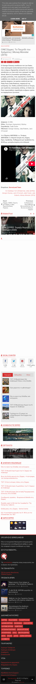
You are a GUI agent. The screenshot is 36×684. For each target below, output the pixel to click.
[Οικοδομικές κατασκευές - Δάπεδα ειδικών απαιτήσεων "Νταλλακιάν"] (18, 28)
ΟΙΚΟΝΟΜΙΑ (18, 623)
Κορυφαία (7, 375)
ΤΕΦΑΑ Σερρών (6, 574)
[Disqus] (18, 269)
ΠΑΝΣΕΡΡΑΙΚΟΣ (24, 620)
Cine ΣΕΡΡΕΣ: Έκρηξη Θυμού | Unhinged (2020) (15, 228)
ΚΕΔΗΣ (9, 636)
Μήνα (28, 375)
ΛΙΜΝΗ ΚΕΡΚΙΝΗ (25, 636)
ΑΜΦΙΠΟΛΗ (18, 626)
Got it (24, 19)
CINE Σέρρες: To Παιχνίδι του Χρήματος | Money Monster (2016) (15, 52)
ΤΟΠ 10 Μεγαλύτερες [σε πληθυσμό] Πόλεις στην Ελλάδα (20, 380)
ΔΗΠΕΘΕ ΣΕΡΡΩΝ (7, 626)
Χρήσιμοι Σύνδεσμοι (8, 650)
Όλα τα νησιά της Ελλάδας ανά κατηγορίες (20, 397)
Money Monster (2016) (27, 195)
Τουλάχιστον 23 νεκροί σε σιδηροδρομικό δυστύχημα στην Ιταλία (21, 415)
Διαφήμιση (4, 652)
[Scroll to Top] (32, 679)
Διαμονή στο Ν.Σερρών (8, 675)
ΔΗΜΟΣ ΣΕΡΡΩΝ (7, 623)
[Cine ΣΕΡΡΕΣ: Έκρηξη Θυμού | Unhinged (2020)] (18, 226)
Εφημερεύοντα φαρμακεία (10, 662)
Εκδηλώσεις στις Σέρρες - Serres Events (14, 509)
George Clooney (7, 193)
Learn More (15, 19)
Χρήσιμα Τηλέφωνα (8, 647)
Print (10, 62)
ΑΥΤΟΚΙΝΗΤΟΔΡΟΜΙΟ (8, 629)
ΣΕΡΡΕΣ (4, 620)
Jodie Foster (27, 193)
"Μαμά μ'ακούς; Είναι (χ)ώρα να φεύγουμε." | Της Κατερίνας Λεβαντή (20, 583)
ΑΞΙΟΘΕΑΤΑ (5, 639)
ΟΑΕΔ (14, 632)
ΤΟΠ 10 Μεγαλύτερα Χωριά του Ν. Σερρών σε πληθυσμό (21, 406)
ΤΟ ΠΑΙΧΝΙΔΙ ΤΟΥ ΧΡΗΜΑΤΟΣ (15, 191)
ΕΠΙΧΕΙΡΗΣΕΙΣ (6, 632)
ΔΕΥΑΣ (16, 636)
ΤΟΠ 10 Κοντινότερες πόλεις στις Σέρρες (15, 482)
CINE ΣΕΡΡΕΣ (30, 191)
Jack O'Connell (18, 193)
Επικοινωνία (5, 654)
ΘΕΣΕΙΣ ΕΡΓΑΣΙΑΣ (22, 629)
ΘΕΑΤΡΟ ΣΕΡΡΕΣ (23, 632)
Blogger (21, 682)
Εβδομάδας (18, 375)
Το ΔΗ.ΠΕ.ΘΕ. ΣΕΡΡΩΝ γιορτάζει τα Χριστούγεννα (20, 591)
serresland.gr (7, 562)
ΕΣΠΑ (3, 636)
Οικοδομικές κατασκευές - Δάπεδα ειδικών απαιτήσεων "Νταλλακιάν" (18, 39)
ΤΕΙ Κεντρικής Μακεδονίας (10, 572)
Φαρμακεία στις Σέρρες (9, 665)
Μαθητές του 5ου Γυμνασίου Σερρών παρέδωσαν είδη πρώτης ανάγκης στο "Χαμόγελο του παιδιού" (21, 600)
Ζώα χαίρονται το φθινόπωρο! (20, 388)
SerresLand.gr (12, 678)
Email (17, 62)
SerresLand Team (15, 187)
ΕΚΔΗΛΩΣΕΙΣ (13, 620)
